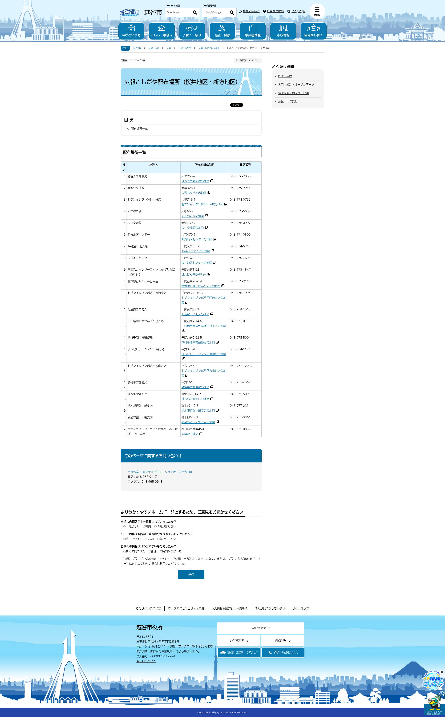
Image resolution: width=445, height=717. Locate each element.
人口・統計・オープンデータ (296, 84)
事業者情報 (253, 35)
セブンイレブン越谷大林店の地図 (202, 204)
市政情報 (283, 35)
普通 (148, 526)
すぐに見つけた (135, 551)
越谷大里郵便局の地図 (195, 181)
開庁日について (146, 661)
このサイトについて (148, 608)
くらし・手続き (162, 35)
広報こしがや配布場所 (209, 48)
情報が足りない (166, 526)
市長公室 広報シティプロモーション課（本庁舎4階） (161, 472)
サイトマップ (300, 608)
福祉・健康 (222, 35)
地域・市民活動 (288, 101)
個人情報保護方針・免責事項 (229, 608)
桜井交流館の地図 (192, 227)
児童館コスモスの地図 (195, 314)
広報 (169, 48)
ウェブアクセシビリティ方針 (186, 608)
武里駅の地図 (189, 434)
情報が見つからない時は (270, 608)
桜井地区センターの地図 (196, 262)
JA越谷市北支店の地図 (195, 251)
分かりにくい (167, 539)
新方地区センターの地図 (196, 239)
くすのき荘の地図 (192, 216)
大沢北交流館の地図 (194, 192)
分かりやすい (134, 539)
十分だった (133, 526)
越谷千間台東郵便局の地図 (198, 342)
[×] (434, 704)
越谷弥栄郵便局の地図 (195, 399)
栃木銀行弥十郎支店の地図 (198, 410)
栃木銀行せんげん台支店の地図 (200, 286)
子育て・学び (192, 35)
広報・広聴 (154, 48)
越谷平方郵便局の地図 (195, 387)
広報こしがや (185, 48)
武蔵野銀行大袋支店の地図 (198, 422)
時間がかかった (172, 551)
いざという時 (131, 35)
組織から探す (313, 35)
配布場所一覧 (139, 128)
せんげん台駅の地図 (194, 274)
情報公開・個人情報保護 (293, 93)
